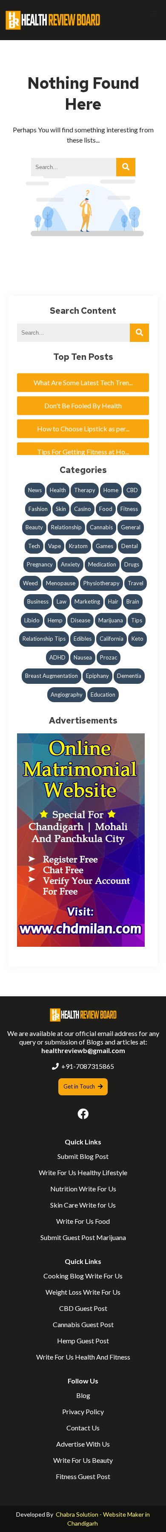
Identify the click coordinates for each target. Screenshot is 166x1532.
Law (61, 601)
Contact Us (83, 1428)
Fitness (129, 508)
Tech (34, 546)
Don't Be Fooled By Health (83, 400)
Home (110, 490)
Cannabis (101, 527)
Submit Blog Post (83, 1156)
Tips (136, 620)
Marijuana (110, 620)
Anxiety (70, 564)
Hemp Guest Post (83, 1340)
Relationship (66, 527)
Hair (113, 601)
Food (105, 508)
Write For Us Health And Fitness (83, 1357)
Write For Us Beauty (83, 1460)
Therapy (84, 490)
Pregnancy (40, 564)
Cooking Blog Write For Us (83, 1276)
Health (58, 490)
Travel (135, 583)
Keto (137, 638)
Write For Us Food (83, 1221)
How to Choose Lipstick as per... (83, 423)
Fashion (38, 508)
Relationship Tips (44, 638)
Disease (80, 620)
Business (38, 601)
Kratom (78, 546)
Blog (83, 1395)
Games (104, 546)
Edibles (83, 638)
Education (103, 694)
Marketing (87, 601)
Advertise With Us (83, 1444)
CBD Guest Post (83, 1308)
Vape (54, 546)
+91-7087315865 (87, 1066)
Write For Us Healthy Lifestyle (83, 1172)
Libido (32, 620)
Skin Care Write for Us (83, 1205)
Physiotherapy (101, 583)
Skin (61, 508)
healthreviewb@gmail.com (83, 1050)
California (111, 638)
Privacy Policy (83, 1411)
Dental (129, 546)
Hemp (55, 620)
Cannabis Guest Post (83, 1324)
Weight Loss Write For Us (83, 1292)
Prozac (108, 657)
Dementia (129, 675)
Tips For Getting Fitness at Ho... (83, 446)
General (130, 527)
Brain (132, 601)
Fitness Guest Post (83, 1476)
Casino (82, 508)
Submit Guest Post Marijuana (83, 1237)
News (35, 490)
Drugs (131, 564)
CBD (132, 490)
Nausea (83, 657)
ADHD (57, 657)
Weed (30, 583)
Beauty (34, 527)
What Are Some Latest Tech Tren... (83, 377)
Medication (102, 564)
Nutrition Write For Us (83, 1189)
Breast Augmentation (51, 675)
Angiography (67, 694)
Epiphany (97, 675)
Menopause (60, 583)
